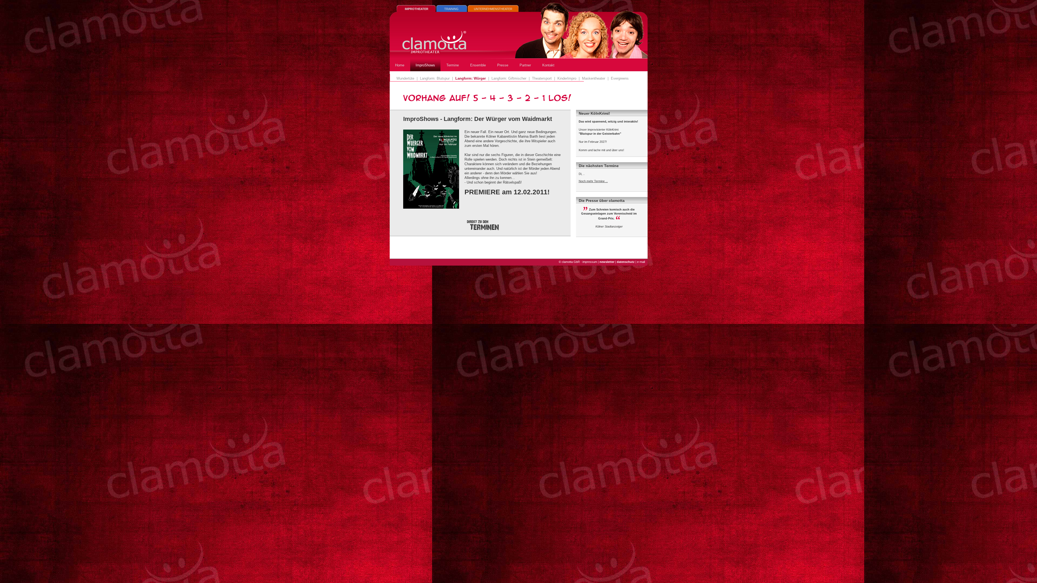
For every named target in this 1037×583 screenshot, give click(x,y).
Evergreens (620, 78)
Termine (452, 65)
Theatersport (542, 78)
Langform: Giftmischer (508, 78)
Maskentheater (593, 78)
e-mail (641, 261)
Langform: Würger (470, 78)
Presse (502, 65)
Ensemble (478, 65)
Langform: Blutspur (435, 78)
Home (399, 65)
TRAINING (451, 9)
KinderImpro (566, 78)
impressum (590, 261)
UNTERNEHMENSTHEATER (493, 9)
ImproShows (425, 65)
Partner (525, 65)
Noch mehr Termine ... (593, 181)
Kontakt (548, 65)
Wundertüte (405, 78)
